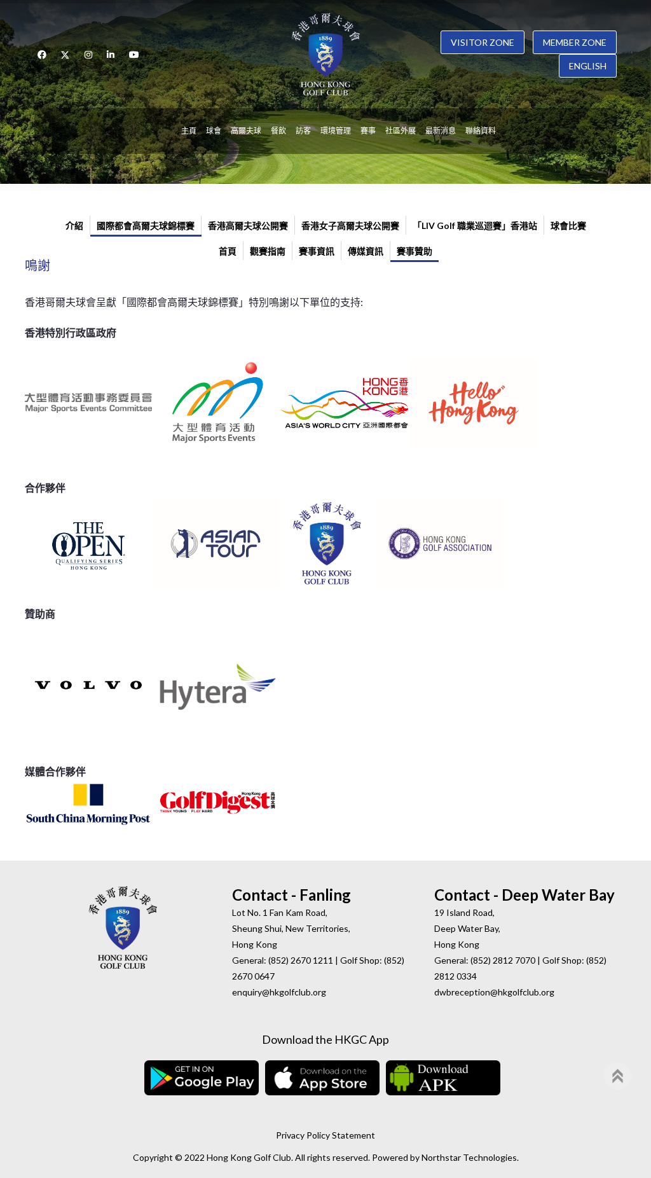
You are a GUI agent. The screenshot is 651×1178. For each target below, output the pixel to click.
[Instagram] (88, 54)
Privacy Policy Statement (325, 1135)
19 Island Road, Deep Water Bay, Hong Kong (467, 928)
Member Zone (574, 42)
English (587, 65)
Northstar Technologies (469, 1157)
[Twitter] (65, 54)
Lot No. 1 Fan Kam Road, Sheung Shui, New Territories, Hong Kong (291, 928)
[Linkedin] (110, 54)
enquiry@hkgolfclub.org (279, 992)
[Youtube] (134, 54)
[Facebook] (42, 54)
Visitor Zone (482, 42)
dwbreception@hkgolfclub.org (494, 992)
